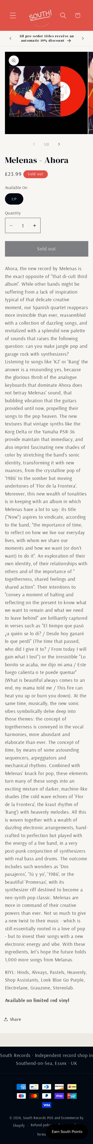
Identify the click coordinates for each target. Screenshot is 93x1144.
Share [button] (15, 1019)
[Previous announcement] (10, 38)
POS (50, 1118)
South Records (34, 1118)
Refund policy (41, 1125)
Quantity (13, 212)
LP (18, 200)
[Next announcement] (82, 38)
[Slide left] (34, 144)
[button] (13, 15)
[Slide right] (59, 144)
